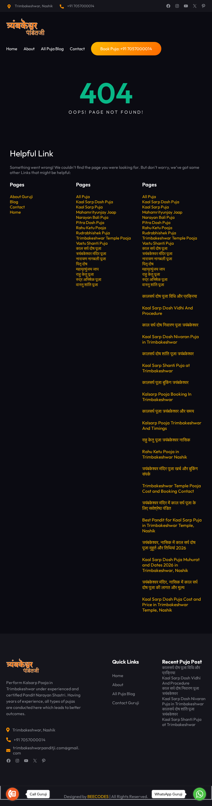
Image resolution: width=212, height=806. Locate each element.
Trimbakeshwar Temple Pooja (103, 238)
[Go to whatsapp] (199, 794)
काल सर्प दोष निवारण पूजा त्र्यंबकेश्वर (170, 325)
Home (15, 212)
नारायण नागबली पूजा (91, 258)
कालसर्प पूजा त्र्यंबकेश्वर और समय (168, 411)
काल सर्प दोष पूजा (88, 248)
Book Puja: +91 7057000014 (126, 48)
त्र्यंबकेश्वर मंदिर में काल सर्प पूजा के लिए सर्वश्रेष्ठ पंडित (169, 505)
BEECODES (98, 796)
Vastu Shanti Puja (92, 243)
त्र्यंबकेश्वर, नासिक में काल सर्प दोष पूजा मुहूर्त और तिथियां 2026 (168, 545)
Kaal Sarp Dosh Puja (94, 201)
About (117, 684)
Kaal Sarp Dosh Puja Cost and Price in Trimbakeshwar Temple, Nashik (171, 604)
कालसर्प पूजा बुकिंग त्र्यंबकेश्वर (165, 382)
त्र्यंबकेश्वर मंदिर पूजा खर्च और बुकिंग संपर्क (170, 471)
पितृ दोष (81, 263)
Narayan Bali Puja (92, 217)
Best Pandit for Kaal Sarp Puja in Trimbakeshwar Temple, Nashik (172, 525)
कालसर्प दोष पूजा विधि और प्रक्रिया (169, 296)
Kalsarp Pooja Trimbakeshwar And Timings (171, 425)
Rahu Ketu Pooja (91, 227)
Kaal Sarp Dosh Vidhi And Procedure (167, 310)
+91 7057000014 (80, 6)
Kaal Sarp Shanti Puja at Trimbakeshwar (166, 367)
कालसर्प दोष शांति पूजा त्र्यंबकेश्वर (168, 353)
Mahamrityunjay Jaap (96, 212)
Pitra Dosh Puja (90, 222)
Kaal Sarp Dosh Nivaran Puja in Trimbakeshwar (170, 339)
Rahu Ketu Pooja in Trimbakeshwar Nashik (164, 454)
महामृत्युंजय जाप (87, 269)
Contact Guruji (125, 702)
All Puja (83, 196)
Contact (17, 206)
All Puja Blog (123, 693)
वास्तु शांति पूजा (87, 284)
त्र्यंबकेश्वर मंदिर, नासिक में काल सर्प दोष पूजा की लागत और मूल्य (170, 584)
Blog (14, 201)
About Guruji (21, 196)
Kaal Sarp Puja (89, 206)
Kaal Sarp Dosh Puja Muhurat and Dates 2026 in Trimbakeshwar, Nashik (171, 565)
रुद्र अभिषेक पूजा (88, 279)
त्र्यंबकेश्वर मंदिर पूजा (91, 253)
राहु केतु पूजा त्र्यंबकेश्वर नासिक (166, 439)
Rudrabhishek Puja (93, 232)
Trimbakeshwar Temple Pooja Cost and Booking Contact (171, 488)
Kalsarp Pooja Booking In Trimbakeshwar (166, 396)
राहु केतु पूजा (85, 274)
